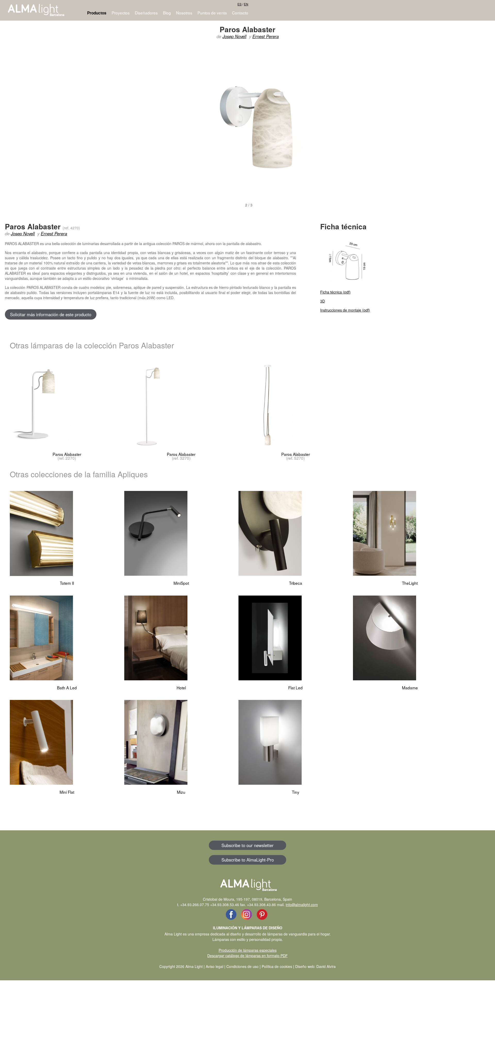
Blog (167, 12)
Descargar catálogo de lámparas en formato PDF (247, 955)
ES (239, 4)
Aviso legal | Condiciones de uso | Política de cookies (249, 966)
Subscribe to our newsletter (247, 845)
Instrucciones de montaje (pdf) (345, 310)
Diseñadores (146, 12)
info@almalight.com (302, 904)
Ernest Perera (265, 36)
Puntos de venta (212, 12)
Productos (96, 13)
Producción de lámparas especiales (248, 950)
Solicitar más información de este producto (50, 314)
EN (246, 4)
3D (322, 301)
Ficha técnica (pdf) (335, 292)
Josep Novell (234, 36)
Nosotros (184, 12)
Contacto (240, 12)
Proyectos (121, 12)
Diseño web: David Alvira (315, 966)
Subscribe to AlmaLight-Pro (247, 860)
